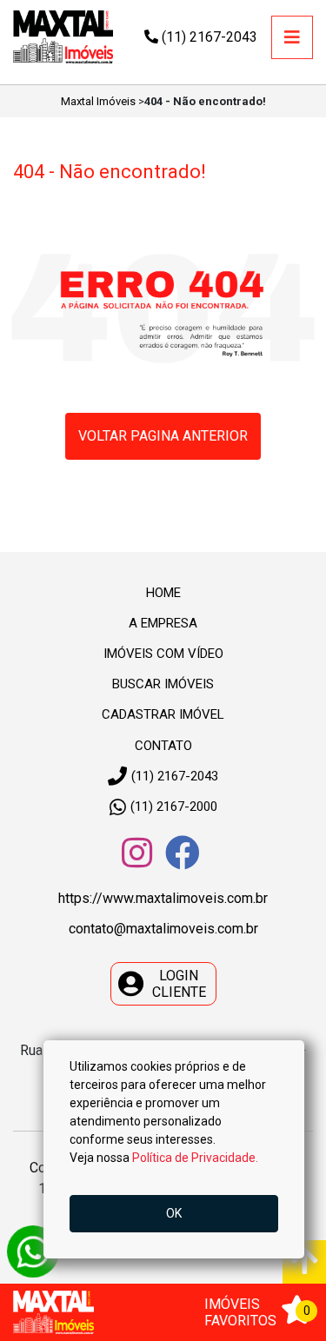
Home (163, 593)
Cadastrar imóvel (163, 714)
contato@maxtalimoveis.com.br (163, 928)
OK (174, 1213)
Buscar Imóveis (163, 684)
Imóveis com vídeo (163, 653)
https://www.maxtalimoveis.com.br (163, 898)
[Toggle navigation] (292, 37)
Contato (163, 745)
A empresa (163, 623)
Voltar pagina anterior (163, 436)
